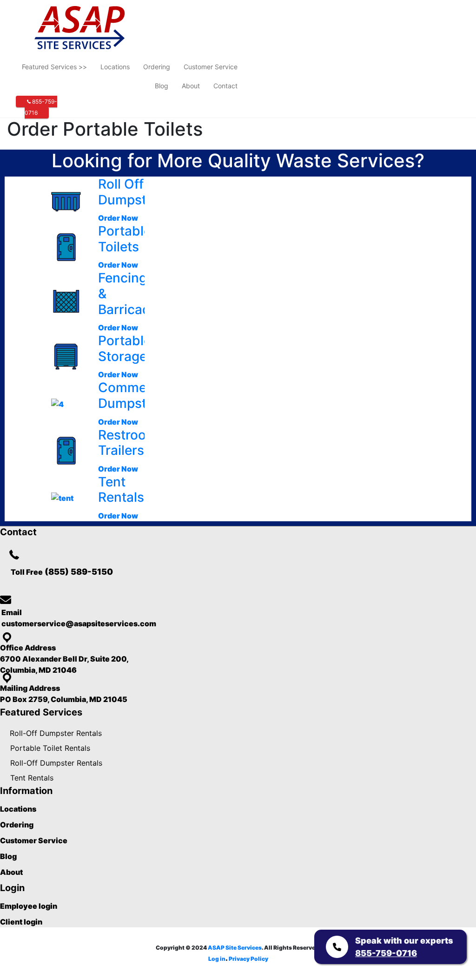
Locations (18, 809)
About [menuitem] (191, 86)
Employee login (28, 906)
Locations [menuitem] (115, 67)
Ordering (16, 824)
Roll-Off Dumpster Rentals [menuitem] (56, 733)
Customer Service (33, 840)
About (11, 872)
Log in (216, 958)
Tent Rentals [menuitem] (31, 777)
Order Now (118, 218)
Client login (21, 921)
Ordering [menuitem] (156, 67)
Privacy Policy (248, 958)
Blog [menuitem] (161, 86)
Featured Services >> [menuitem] (54, 67)
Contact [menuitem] (225, 86)
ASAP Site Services (235, 947)
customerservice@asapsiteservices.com (78, 623)
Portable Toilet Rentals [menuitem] (50, 748)
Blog (8, 856)
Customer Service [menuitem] (211, 67)
